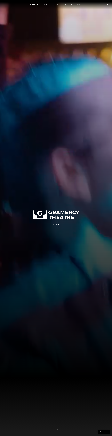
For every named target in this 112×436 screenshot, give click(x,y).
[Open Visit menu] (59, 4)
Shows (32, 4)
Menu (64, 4)
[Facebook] (103, 4)
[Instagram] (107, 4)
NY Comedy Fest (44, 4)
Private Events (76, 4)
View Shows (56, 224)
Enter (56, 429)
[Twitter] (100, 4)
